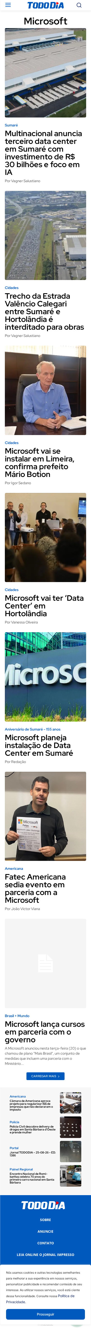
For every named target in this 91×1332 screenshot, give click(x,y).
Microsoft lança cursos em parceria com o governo (45, 1032)
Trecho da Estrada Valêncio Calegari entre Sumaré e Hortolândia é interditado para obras (44, 311)
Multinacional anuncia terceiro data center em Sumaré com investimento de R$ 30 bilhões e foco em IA (43, 152)
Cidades (11, 288)
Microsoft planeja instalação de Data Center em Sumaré (39, 745)
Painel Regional (21, 1169)
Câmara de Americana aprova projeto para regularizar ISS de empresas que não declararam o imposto (31, 1105)
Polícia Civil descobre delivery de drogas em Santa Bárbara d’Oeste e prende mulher (33, 1129)
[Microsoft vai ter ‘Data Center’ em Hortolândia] (45, 537)
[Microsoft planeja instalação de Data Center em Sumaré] (45, 677)
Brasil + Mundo (17, 1016)
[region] (45, 1298)
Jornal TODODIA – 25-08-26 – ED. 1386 (33, 1154)
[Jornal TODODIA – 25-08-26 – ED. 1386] (71, 1151)
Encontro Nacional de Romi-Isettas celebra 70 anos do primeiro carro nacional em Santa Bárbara (32, 1178)
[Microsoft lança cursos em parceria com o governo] (45, 963)
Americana (14, 869)
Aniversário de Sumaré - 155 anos (32, 729)
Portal (14, 1148)
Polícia (14, 1122)
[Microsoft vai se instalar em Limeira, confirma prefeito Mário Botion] (45, 390)
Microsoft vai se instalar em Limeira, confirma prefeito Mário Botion (39, 462)
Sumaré (11, 125)
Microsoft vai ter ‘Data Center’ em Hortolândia (44, 606)
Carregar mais (43, 1076)
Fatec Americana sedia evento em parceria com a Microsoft (35, 888)
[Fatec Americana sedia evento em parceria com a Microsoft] (45, 816)
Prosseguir (45, 1314)
